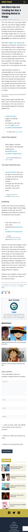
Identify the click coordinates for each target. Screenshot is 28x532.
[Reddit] (9, 293)
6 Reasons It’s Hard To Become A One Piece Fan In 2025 (13, 364)
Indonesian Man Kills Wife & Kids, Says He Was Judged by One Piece (14, 343)
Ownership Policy (14, 525)
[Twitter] (6, 293)
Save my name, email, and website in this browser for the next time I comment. (13, 427)
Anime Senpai (7, 2)
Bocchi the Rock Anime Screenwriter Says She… (18, 505)
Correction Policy (14, 527)
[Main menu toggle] (24, 2)
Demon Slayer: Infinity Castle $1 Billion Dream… (17, 496)
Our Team (14, 524)
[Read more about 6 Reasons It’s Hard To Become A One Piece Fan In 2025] (14, 354)
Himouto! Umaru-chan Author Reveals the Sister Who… (16, 467)
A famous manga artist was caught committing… (18, 477)
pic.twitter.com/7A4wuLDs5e (14, 231)
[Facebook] (2, 293)
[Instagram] (19, 512)
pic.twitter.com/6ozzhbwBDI (13, 127)
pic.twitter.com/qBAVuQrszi (13, 153)
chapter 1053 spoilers (15, 43)
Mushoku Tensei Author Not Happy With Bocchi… (17, 486)
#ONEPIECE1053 (10, 116)
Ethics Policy (14, 529)
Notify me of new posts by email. (13, 444)
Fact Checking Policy (14, 531)
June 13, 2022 (18, 132)
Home (14, 522)
